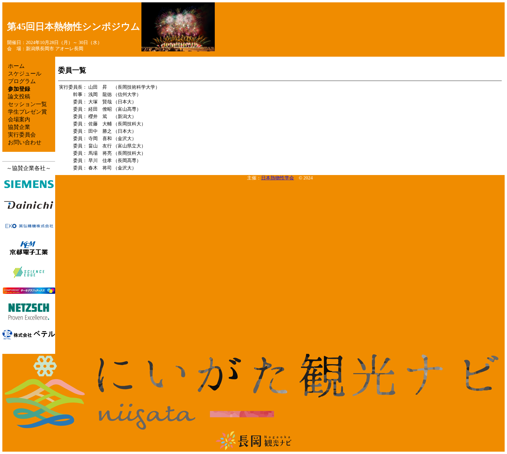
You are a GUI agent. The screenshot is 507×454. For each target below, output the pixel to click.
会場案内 (19, 119)
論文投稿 (19, 96)
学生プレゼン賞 (27, 112)
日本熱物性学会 (277, 177)
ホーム (16, 66)
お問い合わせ (24, 142)
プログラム (22, 81)
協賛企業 (19, 127)
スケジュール (24, 73)
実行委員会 (22, 135)
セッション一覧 (27, 104)
